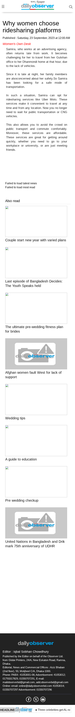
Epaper (41, 1)
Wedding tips (15, 418)
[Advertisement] (37, 590)
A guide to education (21, 459)
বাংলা (33, 1)
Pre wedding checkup (21, 500)
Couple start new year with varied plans (35, 240)
